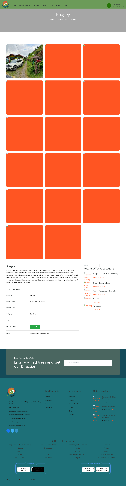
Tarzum (106, 448)
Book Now (35, 327)
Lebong (48, 451)
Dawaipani (48, 458)
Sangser (77, 458)
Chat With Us (118, 5)
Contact (65, 5)
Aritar (106, 451)
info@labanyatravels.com (17, 425)
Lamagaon (48, 454)
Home (14, 5)
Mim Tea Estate (19, 458)
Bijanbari (106, 445)
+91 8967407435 (14, 407)
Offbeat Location (62, 19)
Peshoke (77, 451)
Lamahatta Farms (106, 454)
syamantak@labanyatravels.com (19, 415)
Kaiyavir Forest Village (109, 406)
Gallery (44, 5)
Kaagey (19, 451)
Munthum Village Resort (77, 454)
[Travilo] (11, 392)
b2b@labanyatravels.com (17, 418)
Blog (51, 5)
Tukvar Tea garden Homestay (108, 416)
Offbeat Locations (24, 5)
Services (36, 5)
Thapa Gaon (48, 448)
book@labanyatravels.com (17, 422)
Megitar (77, 448)
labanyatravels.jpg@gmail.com (18, 411)
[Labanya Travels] (6, 5)
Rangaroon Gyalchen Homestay (19, 445)
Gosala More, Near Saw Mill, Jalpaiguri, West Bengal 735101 (25, 403)
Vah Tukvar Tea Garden (106, 458)
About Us (72, 397)
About (58, 5)
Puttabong (20, 448)
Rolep (19, 454)
